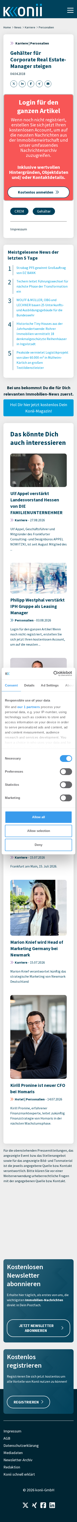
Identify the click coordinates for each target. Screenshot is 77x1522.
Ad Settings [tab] (50, 685)
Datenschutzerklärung (21, 1445)
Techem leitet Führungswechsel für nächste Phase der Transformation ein (42, 286)
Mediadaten (13, 1452)
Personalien (46, 27)
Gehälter (44, 211)
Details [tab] (29, 685)
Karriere (30, 27)
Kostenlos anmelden (35, 192)
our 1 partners (28, 707)
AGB (6, 1438)
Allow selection (38, 831)
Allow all (38, 817)
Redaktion (11, 1467)
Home (7, 27)
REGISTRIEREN (26, 1402)
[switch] (66, 771)
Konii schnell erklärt (19, 1474)
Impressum (18, 229)
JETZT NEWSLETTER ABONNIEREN (36, 1328)
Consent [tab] (11, 685)
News (17, 27)
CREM (19, 211)
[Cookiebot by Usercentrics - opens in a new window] (54, 673)
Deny (38, 845)
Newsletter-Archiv (17, 1459)
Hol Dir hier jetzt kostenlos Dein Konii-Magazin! (38, 408)
